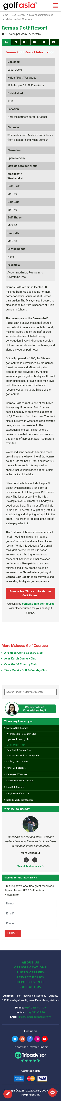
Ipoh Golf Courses (15, 787)
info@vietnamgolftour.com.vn (34, 1016)
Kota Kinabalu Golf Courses (19, 800)
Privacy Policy (31, 977)
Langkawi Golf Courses (17, 793)
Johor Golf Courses (16, 768)
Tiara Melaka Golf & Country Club (23, 755)
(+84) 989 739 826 (35, 1012)
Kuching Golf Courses (17, 761)
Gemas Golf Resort (16, 745)
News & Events (30, 982)
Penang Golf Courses (16, 774)
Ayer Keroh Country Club (18, 739)
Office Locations (30, 967)
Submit (12, 933)
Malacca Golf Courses (17, 728)
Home (5, 15)
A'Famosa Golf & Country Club (21, 734)
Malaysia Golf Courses (41, 15)
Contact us (30, 987)
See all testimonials (29, 866)
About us (30, 962)
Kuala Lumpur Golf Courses (19, 780)
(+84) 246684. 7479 (35, 1007)
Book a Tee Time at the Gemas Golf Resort (30, 593)
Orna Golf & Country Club (19, 750)
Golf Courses (19, 15)
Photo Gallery (30, 972)
